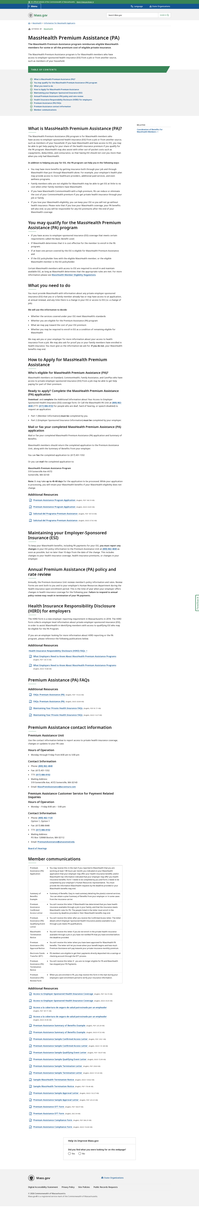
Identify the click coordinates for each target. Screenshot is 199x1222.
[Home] (29, 23)
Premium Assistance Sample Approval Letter (56, 1093)
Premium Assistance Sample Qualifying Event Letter (60, 1052)
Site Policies (84, 1187)
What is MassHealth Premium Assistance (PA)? (54, 79)
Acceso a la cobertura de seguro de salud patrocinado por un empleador (70, 1007)
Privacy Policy (68, 1187)
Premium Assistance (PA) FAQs (47, 103)
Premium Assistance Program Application (54, 500)
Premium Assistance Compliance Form (53, 1120)
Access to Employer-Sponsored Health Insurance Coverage (63, 993)
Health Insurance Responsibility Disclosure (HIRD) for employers (63, 99)
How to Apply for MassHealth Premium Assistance (56, 89)
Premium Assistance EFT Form (49, 1106)
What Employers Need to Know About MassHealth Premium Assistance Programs (74, 656)
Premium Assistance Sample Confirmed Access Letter (60, 1039)
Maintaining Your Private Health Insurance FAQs (58, 708)
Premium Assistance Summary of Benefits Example (59, 1025)
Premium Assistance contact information (52, 106)
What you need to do (43, 86)
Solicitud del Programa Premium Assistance (55, 513)
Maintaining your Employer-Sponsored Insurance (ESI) (58, 93)
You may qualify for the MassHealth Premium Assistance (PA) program (65, 82)
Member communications (45, 110)
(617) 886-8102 (43, 829)
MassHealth (37, 23)
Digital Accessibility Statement (43, 1187)
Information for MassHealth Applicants (59, 23)
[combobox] (138, 15)
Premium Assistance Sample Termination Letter (58, 1066)
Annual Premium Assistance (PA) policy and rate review (58, 96)
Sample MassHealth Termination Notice (54, 1079)
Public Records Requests (106, 1187)
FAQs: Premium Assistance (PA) (49, 694)
